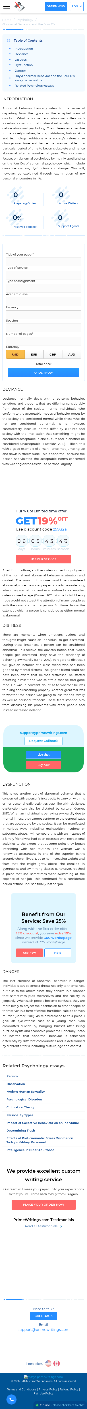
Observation (15, 1084)
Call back (44, 1316)
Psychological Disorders (24, 1099)
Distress (21, 59)
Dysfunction (24, 65)
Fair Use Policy (44, 1393)
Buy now (43, 765)
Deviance (22, 54)
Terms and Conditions (21, 1389)
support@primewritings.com (43, 733)
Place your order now (43, 1204)
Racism (12, 1076)
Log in (77, 6)
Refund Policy (69, 1389)
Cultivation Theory (20, 1107)
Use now (29, 952)
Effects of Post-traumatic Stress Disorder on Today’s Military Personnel (39, 1140)
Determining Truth (20, 1130)
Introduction (24, 48)
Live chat (43, 754)
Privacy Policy (48, 1389)
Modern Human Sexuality (25, 1091)
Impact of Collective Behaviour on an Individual (42, 1123)
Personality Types (19, 1115)
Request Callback (43, 741)
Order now (56, 6)
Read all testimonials (41, 1226)
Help (57, 952)
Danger (20, 70)
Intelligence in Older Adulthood (30, 1150)
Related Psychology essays (34, 85)
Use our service (43, 559)
